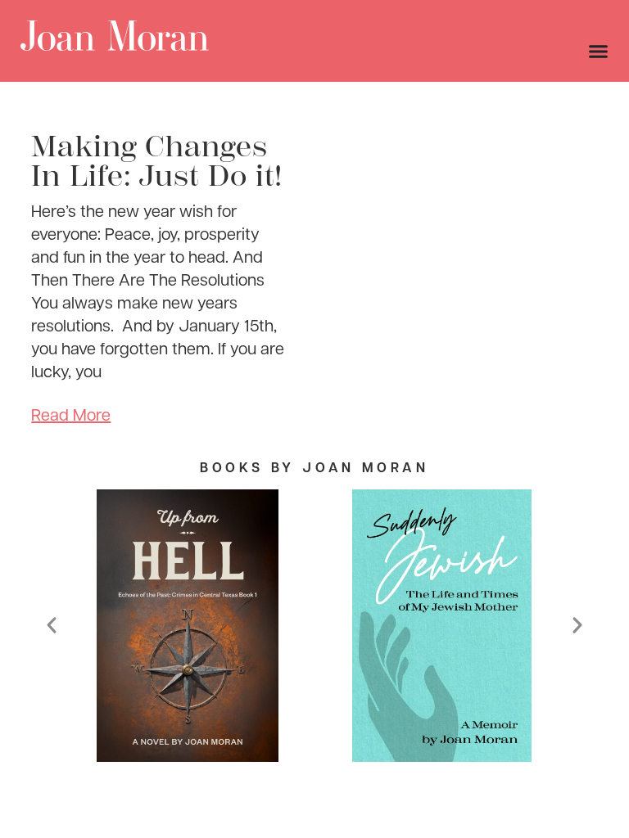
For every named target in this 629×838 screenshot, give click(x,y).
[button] (51, 625)
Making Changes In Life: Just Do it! (157, 161)
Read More (71, 414)
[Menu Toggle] (598, 51)
